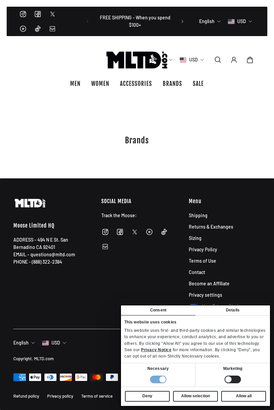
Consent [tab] (158, 310)
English (21, 343)
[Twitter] (52, 14)
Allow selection (195, 396)
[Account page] (234, 59)
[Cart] (250, 59)
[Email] (52, 28)
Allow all (244, 396)
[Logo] (137, 60)
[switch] (233, 379)
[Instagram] (23, 14)
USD (55, 343)
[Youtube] (23, 28)
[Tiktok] (37, 28)
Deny (147, 396)
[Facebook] (37, 14)
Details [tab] (233, 310)
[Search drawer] (218, 59)
